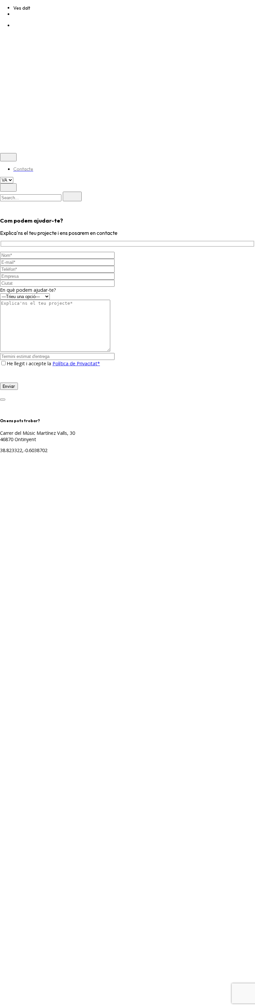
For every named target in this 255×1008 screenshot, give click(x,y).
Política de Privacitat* (76, 363)
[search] (72, 196)
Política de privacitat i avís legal (34, 73)
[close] (8, 39)
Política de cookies (94, 73)
